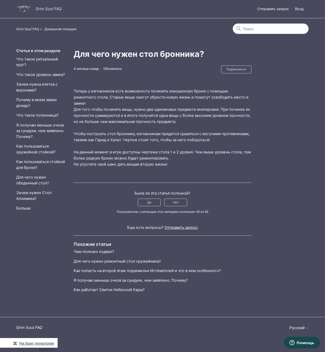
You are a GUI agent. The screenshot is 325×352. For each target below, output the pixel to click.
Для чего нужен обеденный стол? (32, 180)
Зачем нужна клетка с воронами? (37, 87)
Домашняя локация (60, 29)
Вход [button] (299, 9)
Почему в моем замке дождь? (36, 102)
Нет (175, 202)
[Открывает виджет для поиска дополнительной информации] (302, 343)
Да (149, 202)
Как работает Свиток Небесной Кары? (109, 289)
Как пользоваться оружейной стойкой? (36, 149)
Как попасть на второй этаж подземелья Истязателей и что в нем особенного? (147, 270)
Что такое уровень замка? (40, 74)
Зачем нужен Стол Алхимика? (34, 195)
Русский (297, 328)
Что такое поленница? (37, 115)
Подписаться (236, 69)
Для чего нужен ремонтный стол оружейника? (117, 261)
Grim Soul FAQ (27, 29)
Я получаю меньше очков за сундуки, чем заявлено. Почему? (40, 131)
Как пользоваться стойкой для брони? (40, 164)
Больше (23, 208)
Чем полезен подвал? (94, 251)
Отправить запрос (273, 9)
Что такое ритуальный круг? (37, 62)
